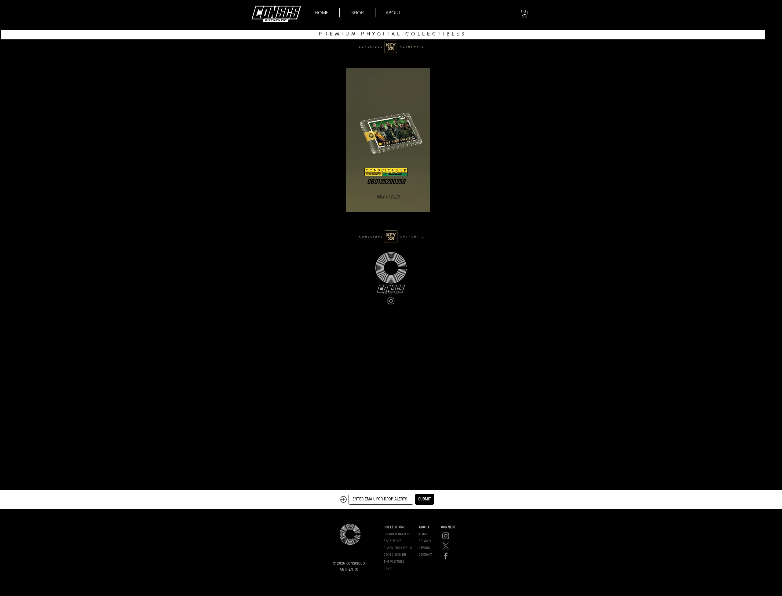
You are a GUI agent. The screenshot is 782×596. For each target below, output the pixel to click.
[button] (524, 13)
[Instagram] (391, 300)
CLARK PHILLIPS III (398, 548)
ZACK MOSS (392, 541)
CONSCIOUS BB (395, 555)
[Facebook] (445, 556)
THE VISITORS (394, 562)
